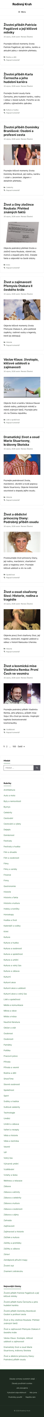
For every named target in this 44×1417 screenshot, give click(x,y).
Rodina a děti (11, 57)
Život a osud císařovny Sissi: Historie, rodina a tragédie (21, 595)
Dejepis (7, 829)
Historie (9, 342)
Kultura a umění (11, 960)
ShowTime (8, 1079)
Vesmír (7, 1147)
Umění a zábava (11, 1124)
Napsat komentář (13, 60)
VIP (5, 1152)
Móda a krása (10, 1016)
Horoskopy (9, 914)
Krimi (8, 265)
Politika (7, 1050)
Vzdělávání (10, 729)
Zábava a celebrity (12, 1197)
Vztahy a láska (10, 1175)
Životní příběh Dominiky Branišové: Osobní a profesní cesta (21, 131)
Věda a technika (11, 1141)
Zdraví (7, 1254)
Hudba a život (10, 920)
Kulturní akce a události (15, 988)
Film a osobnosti (11, 858)
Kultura (7, 937)
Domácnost (9, 835)
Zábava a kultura (12, 1203)
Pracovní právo (11, 1056)
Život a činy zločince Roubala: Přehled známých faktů (19, 208)
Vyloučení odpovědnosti (16, 1392)
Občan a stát (10, 1028)
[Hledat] (37, 768)
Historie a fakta (11, 897)
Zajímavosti (9, 1226)
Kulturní (7, 977)
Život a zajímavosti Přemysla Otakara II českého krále (18, 285)
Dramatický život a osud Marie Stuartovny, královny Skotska (22, 440)
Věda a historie (11, 1135)
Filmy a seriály (10, 869)
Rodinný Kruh (22, 4)
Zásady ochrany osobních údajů (22, 1379)
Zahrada (8, 1220)
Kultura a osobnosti (13, 948)
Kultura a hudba (12, 110)
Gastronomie (10, 886)
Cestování (8, 818)
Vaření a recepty (11, 1129)
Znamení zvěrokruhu (13, 1271)
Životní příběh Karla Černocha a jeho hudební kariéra (18, 78)
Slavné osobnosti (12, 1084)
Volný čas (8, 1158)
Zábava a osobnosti (13, 1209)
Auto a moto (9, 795)
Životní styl (9, 1265)
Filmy (6, 863)
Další (21, 746)
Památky (8, 1045)
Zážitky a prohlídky (12, 1243)
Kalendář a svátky (12, 926)
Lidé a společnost (13, 420)
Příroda (7, 1062)
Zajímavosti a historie (14, 1231)
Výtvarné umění (11, 1164)
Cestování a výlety (12, 824)
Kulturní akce (10, 982)
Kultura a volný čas (12, 965)
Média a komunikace (13, 1005)
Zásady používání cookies (22, 1383)
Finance (7, 875)
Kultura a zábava (11, 971)
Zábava (7, 1186)
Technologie (9, 1113)
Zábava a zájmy (11, 1214)
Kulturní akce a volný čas (15, 994)
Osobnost (8, 1033)
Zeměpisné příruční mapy (15, 1260)
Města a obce (10, 1011)
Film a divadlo (10, 852)
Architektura (9, 790)
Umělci (7, 1118)
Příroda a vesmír (11, 1067)
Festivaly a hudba (12, 846)
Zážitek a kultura (11, 1237)
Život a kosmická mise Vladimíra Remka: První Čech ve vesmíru (21, 669)
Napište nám (31, 1397)
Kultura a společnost (13, 954)
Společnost (10, 575)
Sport (6, 1096)
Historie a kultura (12, 903)
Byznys (7, 807)
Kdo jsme (33, 1392)
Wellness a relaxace (13, 1181)
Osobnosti (8, 1039)
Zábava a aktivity (12, 1192)
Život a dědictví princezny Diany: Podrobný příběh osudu (21, 518)
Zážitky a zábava (12, 1249)
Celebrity (9, 187)
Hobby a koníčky (11, 909)
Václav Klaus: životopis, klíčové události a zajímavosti (21, 363)
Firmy (6, 880)
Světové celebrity (12, 1107)
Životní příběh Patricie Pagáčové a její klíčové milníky (20, 28)
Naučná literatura (12, 1022)
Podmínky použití (15, 1397)
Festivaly (8, 841)
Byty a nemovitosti (12, 801)
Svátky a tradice (11, 1101)
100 (14, 746)
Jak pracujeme (22, 1388)
